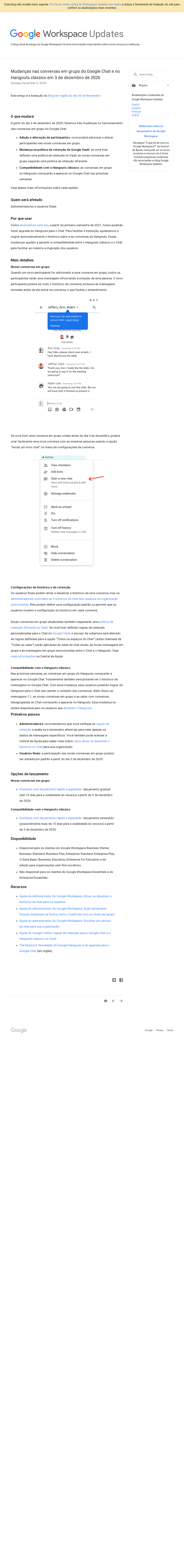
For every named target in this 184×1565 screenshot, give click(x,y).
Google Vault (61, 633)
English (136, 104)
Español (136, 108)
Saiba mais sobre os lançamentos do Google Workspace (151, 131)
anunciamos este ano (34, 225)
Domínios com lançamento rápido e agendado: (51, 789)
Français (136, 111)
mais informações (23, 656)
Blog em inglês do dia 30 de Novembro (74, 95)
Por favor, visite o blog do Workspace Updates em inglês (85, 4)
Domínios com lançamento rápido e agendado (50, 818)
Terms (170, 1030)
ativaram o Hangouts (77, 708)
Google (149, 1030)
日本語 (135, 115)
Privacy (160, 1030)
